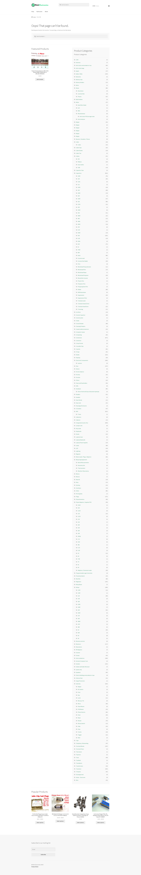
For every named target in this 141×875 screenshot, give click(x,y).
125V (77, 59)
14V (79, 598)
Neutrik (78, 479)
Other (77, 491)
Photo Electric (81, 712)
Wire (77, 780)
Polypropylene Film (83, 286)
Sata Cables (81, 164)
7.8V (79, 559)
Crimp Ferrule (79, 343)
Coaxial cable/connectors (82, 329)
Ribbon (80, 162)
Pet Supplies (79, 493)
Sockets (78, 664)
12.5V (79, 510)
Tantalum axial (81, 301)
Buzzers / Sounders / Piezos (83, 139)
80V (79, 252)
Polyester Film (81, 284)
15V (79, 522)
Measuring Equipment (81, 459)
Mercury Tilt (81, 701)
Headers (78, 394)
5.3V (79, 550)
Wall (79, 737)
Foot (79, 692)
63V (79, 244)
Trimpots (78, 771)
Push (79, 715)
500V (79, 232)
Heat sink (78, 403)
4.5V (79, 542)
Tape (77, 740)
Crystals (78, 349)
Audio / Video (79, 74)
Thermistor (79, 752)
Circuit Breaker (79, 323)
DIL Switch (80, 689)
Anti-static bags (80, 68)
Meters (78, 474)
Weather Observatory (83, 471)
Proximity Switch (80, 576)
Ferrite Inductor (80, 371)
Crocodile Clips (79, 346)
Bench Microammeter (83, 462)
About (46, 11)
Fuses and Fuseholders (81, 383)
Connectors (79, 337)
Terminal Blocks (80, 746)
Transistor (78, 769)
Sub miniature (81, 119)
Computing (79, 335)
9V (78, 567)
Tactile (79, 732)
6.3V (79, 238)
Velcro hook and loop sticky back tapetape (88, 391)
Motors (78, 476)
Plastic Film (81, 281)
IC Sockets (78, 408)
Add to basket (40, 79)
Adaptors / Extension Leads (85, 570)
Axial (79, 255)
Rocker (79, 720)
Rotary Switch (81, 723)
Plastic (79, 96)
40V (79, 218)
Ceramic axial (81, 258)
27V (79, 615)
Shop (32, 11)
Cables (77, 156)
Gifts (77, 386)
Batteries (78, 76)
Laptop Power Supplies (82, 442)
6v (78, 247)
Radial (79, 289)
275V (79, 204)
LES (79, 108)
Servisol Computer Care (82, 661)
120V (79, 593)
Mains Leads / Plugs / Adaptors (83, 457)
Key (79, 695)
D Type (77, 352)
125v (79, 181)
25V (79, 201)
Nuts (77, 482)
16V (79, 190)
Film (79, 264)
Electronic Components (82, 360)
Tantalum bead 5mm (83, 306)
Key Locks (78, 428)
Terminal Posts (80, 749)
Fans (77, 366)
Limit (79, 698)
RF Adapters (79, 649)
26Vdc (79, 536)
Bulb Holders (79, 99)
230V (79, 604)
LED (77, 448)
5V (78, 553)
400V (79, 215)
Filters (77, 380)
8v (78, 564)
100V (79, 176)
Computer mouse (80, 332)
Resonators (79, 647)
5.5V (79, 230)
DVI (79, 159)
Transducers (79, 763)
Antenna (78, 62)
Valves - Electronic (80, 777)
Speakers (78, 672)
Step (79, 729)
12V (79, 513)
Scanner (78, 652)
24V (79, 533)
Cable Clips (79, 147)
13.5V (79, 516)
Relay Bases (79, 584)
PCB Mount (81, 709)
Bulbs (77, 102)
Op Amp (78, 485)
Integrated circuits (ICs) (82, 423)
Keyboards (78, 431)
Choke (77, 320)
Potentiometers (80, 499)
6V (78, 556)
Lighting (78, 451)
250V (79, 198)
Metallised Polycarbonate (84, 267)
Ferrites (78, 374)
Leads (77, 445)
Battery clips (79, 79)
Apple (77, 71)
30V (79, 207)
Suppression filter (82, 298)
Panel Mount (81, 706)
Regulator (78, 581)
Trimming (80, 309)
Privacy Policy (34, 866)
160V (79, 187)
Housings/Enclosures (81, 406)
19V (79, 527)
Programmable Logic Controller (84, 573)
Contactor (78, 340)
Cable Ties (78, 153)
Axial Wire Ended (82, 105)
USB (79, 167)
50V (79, 235)
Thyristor (78, 754)
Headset (78, 397)
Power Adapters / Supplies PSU (83, 502)
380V (79, 621)
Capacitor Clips (80, 170)
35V (79, 213)
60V (79, 632)
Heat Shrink (79, 400)
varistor (80, 363)
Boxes (77, 88)
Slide (79, 726)
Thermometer (81, 468)
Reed (79, 718)
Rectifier (78, 579)
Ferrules (78, 377)
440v (79, 221)
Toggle (80, 735)
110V (79, 590)
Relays (77, 587)
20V (79, 196)
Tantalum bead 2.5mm (83, 303)
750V (79, 250)
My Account (39, 11)
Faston (77, 369)
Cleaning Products (80, 326)
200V (79, 193)
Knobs (77, 434)
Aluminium (80, 91)
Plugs (77, 496)
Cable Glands (79, 150)
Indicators (78, 417)
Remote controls (80, 641)
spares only (79, 669)
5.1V (79, 547)
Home (34, 17)
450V (79, 224)
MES (79, 111)
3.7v (79, 539)
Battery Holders (80, 82)
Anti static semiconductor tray (83, 65)
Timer (79, 414)
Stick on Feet (79, 678)
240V (79, 607)
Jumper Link (79, 425)
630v (79, 241)
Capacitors (78, 173)
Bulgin (77, 122)
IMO (77, 411)
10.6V (79, 505)
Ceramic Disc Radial (83, 261)
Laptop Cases (79, 437)
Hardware (78, 389)
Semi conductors (80, 658)
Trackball (78, 760)
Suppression (81, 295)
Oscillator (78, 488)
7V (78, 562)
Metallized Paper (82, 272)
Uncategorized (79, 774)
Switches (78, 684)
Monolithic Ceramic (83, 278)
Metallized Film (82, 269)
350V (79, 210)
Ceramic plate (79, 318)
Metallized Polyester (83, 275)
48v (79, 545)
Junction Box (81, 94)
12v (79, 184)
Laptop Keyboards (80, 440)
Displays (78, 357)
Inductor (78, 420)
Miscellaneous (81, 113)
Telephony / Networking (82, 743)
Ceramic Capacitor (80, 315)
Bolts (77, 85)
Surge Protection (80, 681)
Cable (77, 142)
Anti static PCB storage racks (87, 116)
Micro (79, 703)
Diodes (77, 354)
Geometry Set (81, 465)
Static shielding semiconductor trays (85, 675)
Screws (77, 655)
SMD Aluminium (82, 292)
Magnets (78, 454)
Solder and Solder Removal (82, 666)
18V (79, 525)
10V (79, 179)
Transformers (79, 766)
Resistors (78, 644)
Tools (77, 757)
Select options (40, 822)
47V (79, 227)
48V (79, 627)
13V (79, 519)
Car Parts (78, 312)
